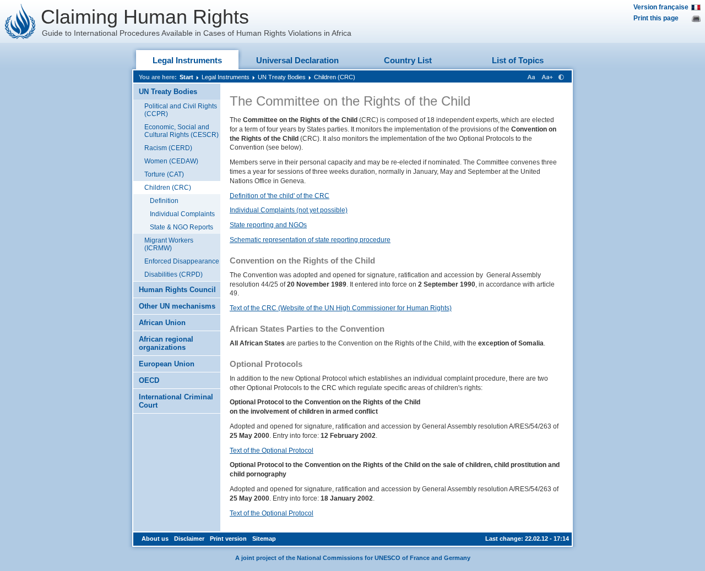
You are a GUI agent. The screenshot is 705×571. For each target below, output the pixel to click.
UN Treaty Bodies (282, 77)
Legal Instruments (187, 60)
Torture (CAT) (164, 174)
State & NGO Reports (181, 227)
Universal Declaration (297, 60)
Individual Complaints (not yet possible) (289, 210)
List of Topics (518, 60)
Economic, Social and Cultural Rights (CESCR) (181, 131)
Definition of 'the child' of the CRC (279, 196)
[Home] (20, 21)
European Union (166, 364)
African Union (162, 323)
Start (186, 77)
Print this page (656, 18)
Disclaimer (189, 538)
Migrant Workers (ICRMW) (168, 244)
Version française (660, 7)
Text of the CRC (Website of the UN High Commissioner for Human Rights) (341, 308)
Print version (228, 538)
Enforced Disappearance (181, 261)
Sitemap (264, 538)
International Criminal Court (176, 401)
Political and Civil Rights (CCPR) (180, 110)
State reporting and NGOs (268, 225)
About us (155, 538)
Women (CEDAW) (171, 161)
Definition (164, 201)
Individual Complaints (182, 214)
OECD (149, 380)
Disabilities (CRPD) (173, 274)
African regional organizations (166, 343)
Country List (408, 60)
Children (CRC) (334, 77)
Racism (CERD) (168, 148)
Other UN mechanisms (177, 306)
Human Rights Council (177, 290)
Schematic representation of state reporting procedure (310, 240)
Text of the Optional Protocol (271, 450)
